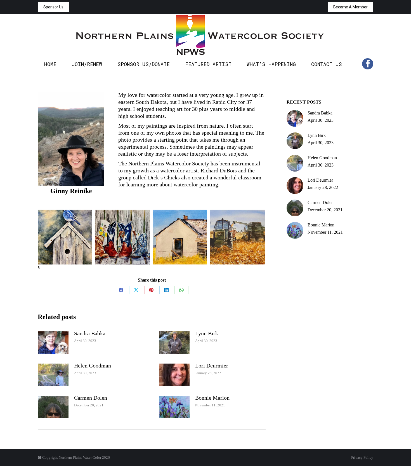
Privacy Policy (362, 457)
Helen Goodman (92, 365)
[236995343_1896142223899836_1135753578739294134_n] (64, 237)
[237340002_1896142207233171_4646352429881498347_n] (122, 237)
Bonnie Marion (212, 398)
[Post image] (53, 342)
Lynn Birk (206, 333)
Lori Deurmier (211, 365)
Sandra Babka (89, 333)
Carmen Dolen (90, 398)
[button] (38, 267)
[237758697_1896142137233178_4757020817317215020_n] (237, 237)
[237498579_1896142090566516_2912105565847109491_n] (180, 237)
